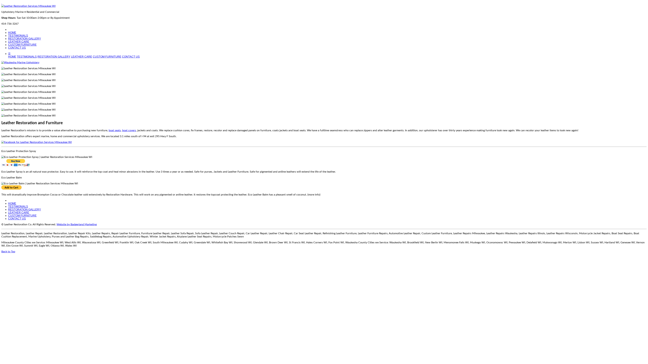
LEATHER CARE (18, 41)
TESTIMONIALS (18, 35)
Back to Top (8, 251)
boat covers (129, 130)
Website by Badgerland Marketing (77, 224)
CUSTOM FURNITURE (22, 44)
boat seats (115, 130)
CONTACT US (17, 47)
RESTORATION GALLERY (24, 38)
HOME (12, 32)
